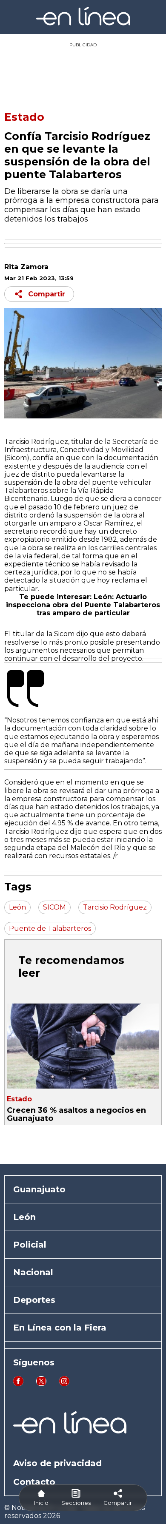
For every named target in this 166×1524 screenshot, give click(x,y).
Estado (24, 117)
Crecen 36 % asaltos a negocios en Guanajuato (76, 1114)
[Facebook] (18, 1384)
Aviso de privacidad (57, 1463)
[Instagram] (64, 1384)
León (24, 1217)
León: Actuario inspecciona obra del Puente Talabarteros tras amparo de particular (83, 605)
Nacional (33, 1272)
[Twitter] (41, 1384)
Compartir (46, 294)
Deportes (34, 1300)
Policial (29, 1245)
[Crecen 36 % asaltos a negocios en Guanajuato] (83, 1046)
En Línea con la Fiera (59, 1327)
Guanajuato (39, 1189)
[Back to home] (83, 23)
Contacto (34, 1482)
